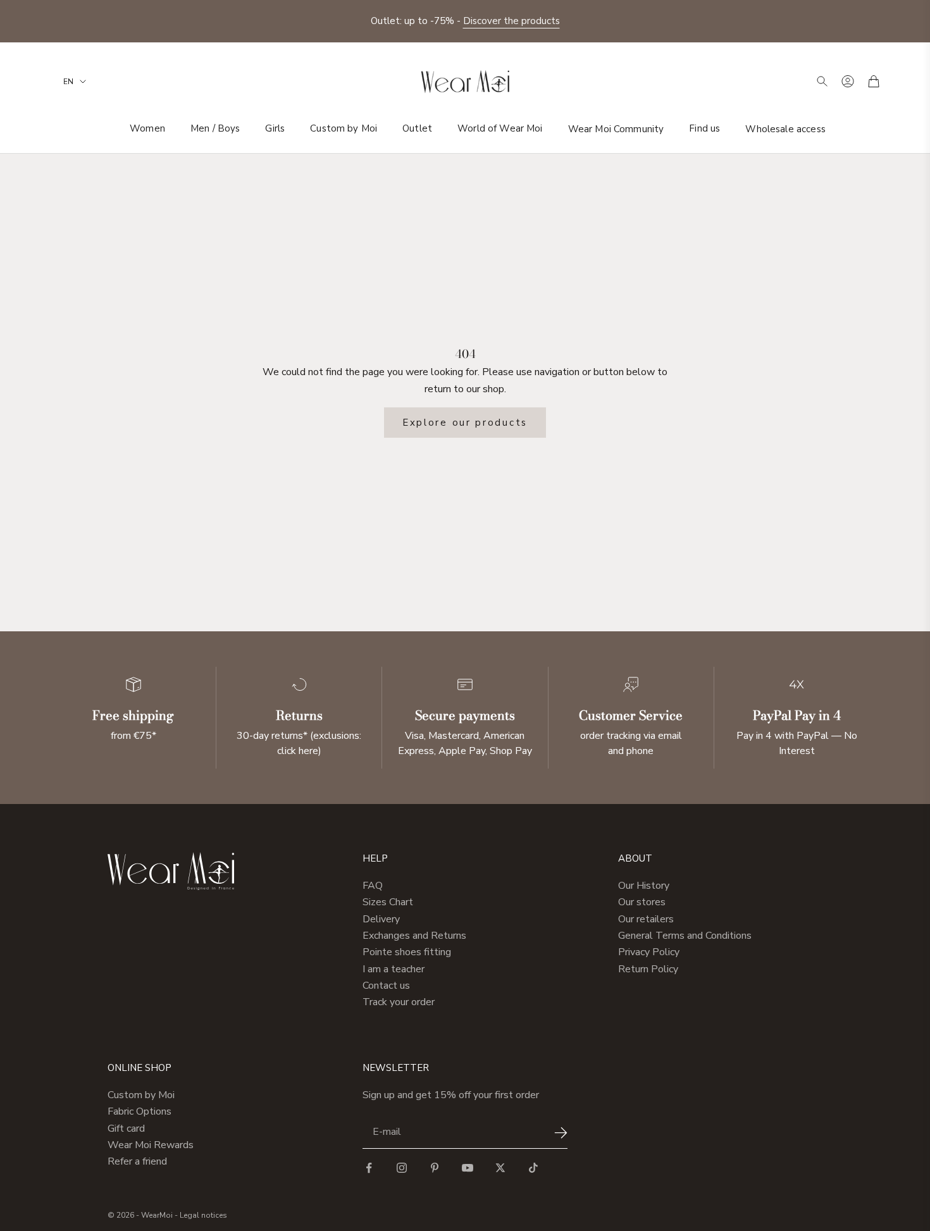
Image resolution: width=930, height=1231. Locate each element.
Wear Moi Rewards (151, 1145)
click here (297, 751)
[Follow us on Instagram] (401, 1167)
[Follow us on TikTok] (533, 1167)
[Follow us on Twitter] (500, 1167)
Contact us (386, 986)
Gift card (126, 1128)
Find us (704, 128)
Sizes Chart (388, 902)
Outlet (417, 128)
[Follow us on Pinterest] (434, 1167)
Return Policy (648, 969)
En (68, 82)
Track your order (399, 1002)
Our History (643, 886)
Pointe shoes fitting (407, 952)
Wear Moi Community (616, 128)
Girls (275, 128)
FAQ (373, 886)
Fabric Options (139, 1111)
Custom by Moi (343, 128)
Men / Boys (215, 128)
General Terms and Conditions (685, 936)
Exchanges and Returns (414, 936)
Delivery (381, 919)
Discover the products (511, 21)
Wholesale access (785, 128)
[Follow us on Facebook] (369, 1167)
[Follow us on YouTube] (467, 1167)
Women (147, 128)
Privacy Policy (648, 952)
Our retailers (646, 919)
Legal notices (203, 1215)
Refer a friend (137, 1161)
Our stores (642, 902)
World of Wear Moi (500, 128)
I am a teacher (394, 969)
